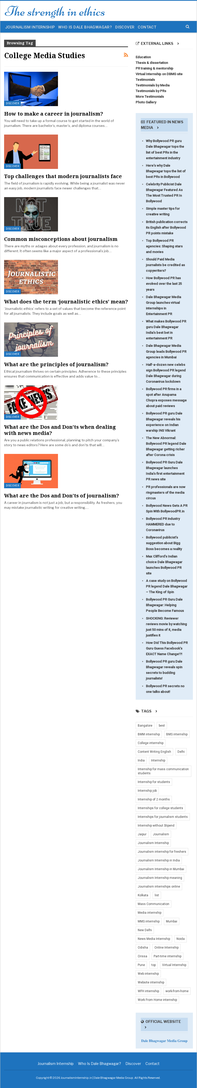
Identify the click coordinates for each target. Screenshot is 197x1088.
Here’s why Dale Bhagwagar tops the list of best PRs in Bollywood (166, 171)
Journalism (161, 834)
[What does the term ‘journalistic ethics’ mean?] (31, 277)
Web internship (148, 973)
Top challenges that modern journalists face (63, 176)
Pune (141, 965)
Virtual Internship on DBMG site (159, 74)
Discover (124, 27)
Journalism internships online (159, 886)
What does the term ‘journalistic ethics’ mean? (66, 301)
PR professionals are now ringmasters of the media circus (165, 492)
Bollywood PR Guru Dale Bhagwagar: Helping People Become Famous (165, 605)
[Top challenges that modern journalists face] (31, 152)
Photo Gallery (146, 102)
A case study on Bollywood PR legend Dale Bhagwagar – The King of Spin (167, 586)
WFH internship (148, 991)
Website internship (151, 982)
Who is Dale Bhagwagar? (85, 27)
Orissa (142, 956)
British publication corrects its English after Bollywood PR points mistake (167, 227)
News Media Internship (154, 939)
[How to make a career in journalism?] (31, 89)
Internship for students (154, 782)
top (153, 965)
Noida (180, 939)
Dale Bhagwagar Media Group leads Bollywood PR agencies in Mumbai (166, 351)
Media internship (149, 912)
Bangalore (145, 725)
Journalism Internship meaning (160, 878)
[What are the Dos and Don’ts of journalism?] (31, 471)
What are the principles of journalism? (56, 364)
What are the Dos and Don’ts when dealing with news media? (60, 429)
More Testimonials (150, 96)
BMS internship (177, 734)
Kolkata (143, 895)
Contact (147, 27)
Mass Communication (153, 904)
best (162, 725)
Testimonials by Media (153, 85)
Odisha (143, 947)
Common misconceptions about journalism (60, 239)
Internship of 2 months (154, 799)
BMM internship (149, 734)
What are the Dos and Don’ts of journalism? (61, 495)
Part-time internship (167, 956)
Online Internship (166, 947)
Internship (158, 760)
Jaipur (142, 834)
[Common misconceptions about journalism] (31, 214)
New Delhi (145, 930)
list (157, 895)
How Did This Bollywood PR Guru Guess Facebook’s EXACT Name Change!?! (167, 648)
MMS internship (149, 921)
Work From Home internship (157, 1000)
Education (143, 57)
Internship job (147, 790)
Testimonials (145, 80)
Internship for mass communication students (163, 771)
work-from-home (177, 991)
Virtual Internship (174, 965)
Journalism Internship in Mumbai (161, 869)
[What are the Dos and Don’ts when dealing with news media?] (31, 402)
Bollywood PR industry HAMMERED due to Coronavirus (163, 524)
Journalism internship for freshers (162, 851)
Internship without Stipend (156, 825)
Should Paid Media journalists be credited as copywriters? (165, 264)
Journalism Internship (30, 27)
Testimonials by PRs (151, 91)
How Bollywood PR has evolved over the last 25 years (164, 283)
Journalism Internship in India (159, 860)
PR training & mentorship (154, 68)
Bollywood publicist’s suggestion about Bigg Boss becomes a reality (164, 543)
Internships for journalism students (163, 817)
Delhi (181, 752)
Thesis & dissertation (152, 63)
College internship (150, 743)
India (141, 760)
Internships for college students (160, 808)
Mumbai (171, 921)
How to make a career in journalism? (53, 113)
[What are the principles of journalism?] (31, 339)
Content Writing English (154, 752)
